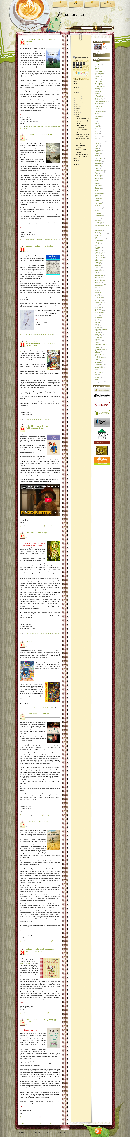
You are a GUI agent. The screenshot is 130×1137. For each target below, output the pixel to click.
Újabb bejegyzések (26, 1123)
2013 (75, 160)
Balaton (97, 89)
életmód (97, 131)
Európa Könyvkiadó (100, 141)
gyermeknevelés (99, 172)
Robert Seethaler (99, 312)
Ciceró (27, 419)
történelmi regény (99, 364)
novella (96, 279)
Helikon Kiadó (98, 178)
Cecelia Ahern (98, 100)
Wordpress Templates (47, 1132)
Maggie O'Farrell (99, 252)
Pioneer (97, 299)
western (97, 379)
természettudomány (55, 126)
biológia (28, 126)
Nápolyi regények (99, 275)
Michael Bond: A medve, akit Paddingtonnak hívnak (36, 427)
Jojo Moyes (37, 940)
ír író (96, 192)
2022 (75, 83)
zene (96, 382)
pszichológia (98, 307)
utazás (96, 369)
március (78, 112)
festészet (97, 146)
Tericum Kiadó (98, 354)
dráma (96, 125)
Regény (92, 3)
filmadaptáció (98, 150)
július (77, 104)
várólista (97, 374)
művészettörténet (99, 274)
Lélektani (97, 242)
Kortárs (76, 3)
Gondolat (97, 168)
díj (95, 121)
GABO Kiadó (29, 334)
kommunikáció (98, 230)
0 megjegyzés (25, 128)
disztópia (97, 123)
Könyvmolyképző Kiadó (100, 233)
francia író (97, 156)
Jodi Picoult (97, 202)
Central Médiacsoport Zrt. (101, 101)
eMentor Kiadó (98, 136)
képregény (97, 220)
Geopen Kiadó (98, 165)
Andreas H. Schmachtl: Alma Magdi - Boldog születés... (81, 151)
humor (96, 183)
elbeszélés (97, 128)
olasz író (97, 287)
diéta (96, 120)
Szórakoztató (107, 3)
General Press (29, 239)
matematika (98, 263)
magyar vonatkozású (100, 259)
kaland (96, 210)
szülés (96, 342)
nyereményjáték (99, 285)
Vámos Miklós (98, 372)
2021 (75, 85)
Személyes (97, 336)
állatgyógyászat (99, 73)
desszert (97, 118)
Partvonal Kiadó (99, 297)
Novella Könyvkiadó (100, 280)
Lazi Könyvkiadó (99, 240)
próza (96, 305)
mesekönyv (40, 525)
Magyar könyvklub (99, 257)
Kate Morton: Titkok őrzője (36, 533)
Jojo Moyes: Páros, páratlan (36, 822)
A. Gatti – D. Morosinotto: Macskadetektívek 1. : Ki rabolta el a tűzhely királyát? (40, 343)
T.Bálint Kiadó (98, 346)
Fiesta (96, 148)
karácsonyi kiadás (25, 963)
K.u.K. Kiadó (98, 208)
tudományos (98, 366)
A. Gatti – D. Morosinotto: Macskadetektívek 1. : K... (82, 131)
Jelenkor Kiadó (98, 198)
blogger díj (97, 95)
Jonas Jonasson (99, 207)
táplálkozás (97, 347)
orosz (96, 289)
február (77, 114)
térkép (96, 356)
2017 (75, 91)
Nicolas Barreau (99, 277)
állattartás (97, 74)
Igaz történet (33, 126)
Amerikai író (98, 76)
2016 (75, 93)
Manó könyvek (98, 260)
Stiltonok (28, 642)
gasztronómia (98, 161)
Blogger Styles (63, 1132)
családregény (98, 116)
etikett (96, 140)
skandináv (97, 320)
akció (96, 66)
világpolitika (97, 377)
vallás (96, 371)
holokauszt (97, 182)
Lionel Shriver (98, 247)
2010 (75, 166)
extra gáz (97, 143)
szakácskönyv (98, 334)
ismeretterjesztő (40, 126)
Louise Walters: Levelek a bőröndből (40, 714)
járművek (97, 195)
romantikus (97, 314)
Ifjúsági (39, 419)
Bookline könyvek (99, 96)
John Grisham (98, 203)
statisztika (97, 325)
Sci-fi (96, 319)
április (77, 110)
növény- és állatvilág (100, 284)
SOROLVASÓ (74, 15)
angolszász (98, 79)
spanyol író (97, 322)
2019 (75, 87)
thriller (96, 359)
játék (96, 197)
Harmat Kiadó (98, 175)
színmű (97, 339)
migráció (97, 269)
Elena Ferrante (98, 130)
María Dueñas (98, 262)
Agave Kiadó (98, 64)
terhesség (97, 352)
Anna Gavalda (98, 83)
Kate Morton (38, 633)
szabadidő (41, 334)
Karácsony (97, 212)
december (78, 96)
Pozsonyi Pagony (99, 302)
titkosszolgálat (98, 361)
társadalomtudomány (100, 349)
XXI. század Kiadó (99, 381)
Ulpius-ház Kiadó (99, 367)
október (77, 100)
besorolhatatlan (98, 91)
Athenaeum (28, 815)
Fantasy (97, 145)
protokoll (97, 304)
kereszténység (98, 222)
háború (96, 173)
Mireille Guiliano (98, 270)
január (77, 116)
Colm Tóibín (98, 108)
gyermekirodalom (33, 419)
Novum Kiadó (98, 282)
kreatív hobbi (36, 334)
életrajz (96, 133)
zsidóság (97, 384)
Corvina (97, 113)
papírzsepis (98, 292)
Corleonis (97, 110)
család (96, 115)
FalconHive (38, 1132)
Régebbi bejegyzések (53, 1123)
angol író (97, 78)
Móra (96, 272)
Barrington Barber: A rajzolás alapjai (40, 246)
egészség (97, 126)
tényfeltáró (97, 351)
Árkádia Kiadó (98, 84)
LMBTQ (97, 248)
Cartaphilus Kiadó (30, 633)
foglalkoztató (98, 153)
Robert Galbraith (99, 310)
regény (41, 239)
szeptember (79, 102)
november (78, 98)
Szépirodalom (60, 3)
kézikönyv (97, 223)
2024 (75, 81)
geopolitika (97, 166)
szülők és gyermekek (100, 344)
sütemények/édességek (101, 329)
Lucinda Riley (36, 239)
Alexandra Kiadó (30, 707)
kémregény (97, 218)
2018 (75, 89)
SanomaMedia (98, 317)
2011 (75, 164)
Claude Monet (98, 106)
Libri (96, 245)
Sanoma (97, 315)
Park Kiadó (47, 126)
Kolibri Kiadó (98, 228)
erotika (96, 138)
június (77, 106)
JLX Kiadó (97, 200)
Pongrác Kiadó (98, 300)
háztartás (97, 176)
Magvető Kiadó (98, 253)
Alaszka (97, 68)
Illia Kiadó (97, 190)
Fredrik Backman (99, 158)
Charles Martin (98, 103)
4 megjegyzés (57, 633)
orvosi (96, 290)
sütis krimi (97, 330)
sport (96, 324)
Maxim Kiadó (98, 265)
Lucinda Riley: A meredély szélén (38, 135)
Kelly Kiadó (97, 217)
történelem (97, 362)
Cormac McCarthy (99, 111)
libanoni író (97, 243)
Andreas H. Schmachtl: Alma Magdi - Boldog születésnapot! (40, 950)
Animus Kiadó (98, 81)
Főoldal (39, 1123)
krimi (96, 237)
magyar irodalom (99, 255)
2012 (75, 162)
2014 (75, 158)
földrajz (96, 155)
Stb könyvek (98, 327)
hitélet (96, 180)
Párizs (96, 294)
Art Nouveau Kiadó (99, 86)
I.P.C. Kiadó (98, 185)
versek (96, 376)
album (96, 69)
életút (96, 135)
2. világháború (98, 61)
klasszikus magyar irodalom (102, 225)
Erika (106, 44)
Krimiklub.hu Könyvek (100, 238)
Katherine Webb (99, 215)
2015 (75, 95)
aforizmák (97, 63)
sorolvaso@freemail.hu (99, 58)
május (77, 108)
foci (96, 151)
